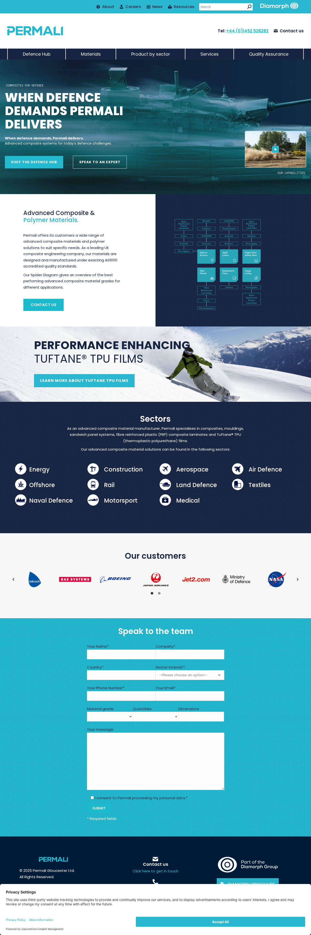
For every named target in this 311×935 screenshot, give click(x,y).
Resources (184, 6)
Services (209, 54)
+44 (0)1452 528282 (247, 31)
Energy (39, 469)
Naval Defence (51, 501)
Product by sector (150, 54)
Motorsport (121, 501)
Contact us (292, 31)
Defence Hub (37, 54)
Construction (123, 469)
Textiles (260, 485)
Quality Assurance (268, 54)
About (108, 6)
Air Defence (265, 469)
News (157, 6)
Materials (91, 54)
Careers (133, 6)
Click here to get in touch (155, 871)
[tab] (151, 592)
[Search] (249, 6)
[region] (155, 127)
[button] (13, 579)
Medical (188, 501)
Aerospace (192, 469)
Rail (109, 485)
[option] (34, 579)
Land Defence (196, 485)
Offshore (42, 485)
